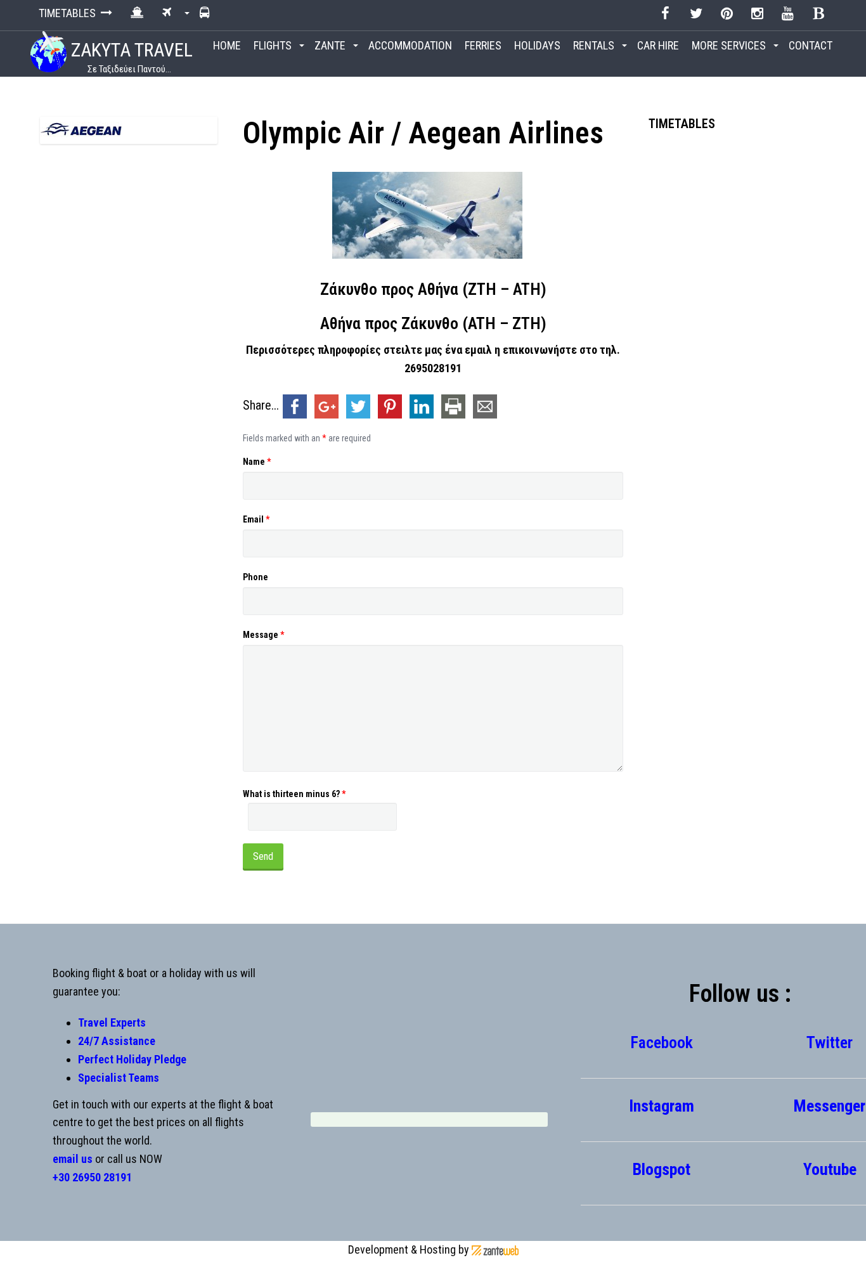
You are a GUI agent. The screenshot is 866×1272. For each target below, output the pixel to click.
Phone (255, 577)
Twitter (829, 1042)
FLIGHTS (274, 45)
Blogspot (661, 1169)
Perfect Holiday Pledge (132, 1059)
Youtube (829, 1169)
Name (257, 462)
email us (73, 1158)
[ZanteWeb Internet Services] (495, 1249)
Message (263, 635)
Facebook (661, 1042)
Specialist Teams (118, 1077)
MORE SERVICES (730, 45)
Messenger (829, 1105)
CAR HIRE (658, 45)
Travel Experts (112, 1022)
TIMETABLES (70, 13)
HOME (227, 45)
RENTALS (595, 45)
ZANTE (331, 45)
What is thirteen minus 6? (294, 794)
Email (256, 519)
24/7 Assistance (116, 1041)
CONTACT (810, 45)
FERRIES (483, 45)
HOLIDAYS (537, 45)
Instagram (661, 1105)
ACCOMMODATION (410, 45)
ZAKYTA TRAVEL (130, 57)
